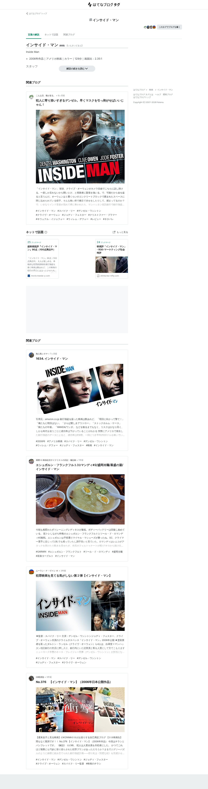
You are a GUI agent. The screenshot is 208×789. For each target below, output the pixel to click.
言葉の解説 (33, 34)
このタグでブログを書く (169, 27)
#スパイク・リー (66, 210)
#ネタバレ (108, 219)
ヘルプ (158, 94)
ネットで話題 (51, 34)
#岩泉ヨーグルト (44, 555)
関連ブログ (69, 34)
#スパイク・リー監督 (73, 763)
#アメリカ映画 (54, 441)
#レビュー (96, 219)
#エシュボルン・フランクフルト (65, 551)
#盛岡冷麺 (117, 551)
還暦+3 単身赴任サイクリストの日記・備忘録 (56, 460)
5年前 (49, 677)
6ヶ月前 (61, 95)
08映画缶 (40, 677)
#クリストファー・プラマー (102, 214)
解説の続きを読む (75, 68)
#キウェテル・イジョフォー (50, 219)
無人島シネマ (42, 353)
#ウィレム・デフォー (78, 219)
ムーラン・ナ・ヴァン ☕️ (47, 570)
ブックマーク (34, 242)
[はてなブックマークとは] (46, 232)
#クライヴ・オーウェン (48, 214)
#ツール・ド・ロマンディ (97, 551)
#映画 (89, 445)
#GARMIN (41, 551)
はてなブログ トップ (38, 13)
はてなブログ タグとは (143, 94)
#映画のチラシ (93, 763)
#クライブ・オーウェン (48, 763)
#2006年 (40, 441)
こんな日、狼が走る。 (45, 95)
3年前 (63, 570)
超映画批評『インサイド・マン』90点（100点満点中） (42, 248)
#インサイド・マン (46, 210)
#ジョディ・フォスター (74, 214)
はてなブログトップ (142, 97)
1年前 (80, 460)
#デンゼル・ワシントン (89, 210)
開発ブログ (168, 94)
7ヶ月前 (53, 353)
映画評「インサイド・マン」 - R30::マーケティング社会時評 (111, 249)
